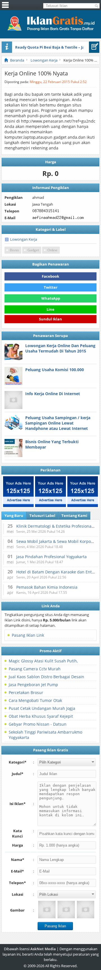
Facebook (50, 276)
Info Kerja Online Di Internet (52, 393)
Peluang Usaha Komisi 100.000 (54, 369)
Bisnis (14, 250)
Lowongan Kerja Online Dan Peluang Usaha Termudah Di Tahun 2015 (60, 348)
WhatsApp (50, 298)
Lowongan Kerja (23, 239)
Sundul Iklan (50, 319)
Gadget (33, 250)
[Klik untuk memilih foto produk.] (47, 909)
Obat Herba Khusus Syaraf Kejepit (41, 716)
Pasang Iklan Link (28, 635)
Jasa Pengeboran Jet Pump (33, 684)
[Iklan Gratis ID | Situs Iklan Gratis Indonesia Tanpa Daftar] (50, 29)
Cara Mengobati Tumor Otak (35, 700)
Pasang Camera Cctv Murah (35, 668)
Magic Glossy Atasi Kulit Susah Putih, (43, 661)
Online (52, 250)
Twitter (51, 287)
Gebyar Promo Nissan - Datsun (37, 724)
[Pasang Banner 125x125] (18, 491)
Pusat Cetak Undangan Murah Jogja (42, 708)
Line (50, 309)
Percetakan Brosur (26, 692)
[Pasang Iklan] (94, 47)
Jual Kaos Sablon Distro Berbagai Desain (46, 676)
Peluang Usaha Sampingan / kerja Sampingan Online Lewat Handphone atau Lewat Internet (57, 423)
